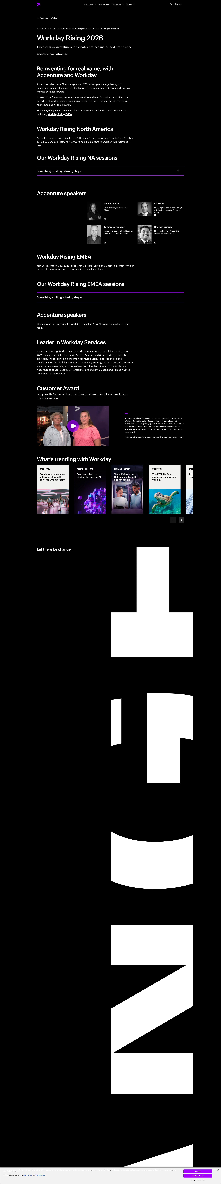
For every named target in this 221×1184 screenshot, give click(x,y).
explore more (57, 373)
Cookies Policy (28, 1175)
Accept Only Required (198, 1175)
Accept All (198, 1171)
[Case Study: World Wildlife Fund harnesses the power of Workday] (165, 489)
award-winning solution (166, 437)
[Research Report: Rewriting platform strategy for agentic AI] (90, 489)
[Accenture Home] (44, 4)
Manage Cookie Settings (198, 1180)
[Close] (218, 1170)
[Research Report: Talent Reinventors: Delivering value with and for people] (127, 489)
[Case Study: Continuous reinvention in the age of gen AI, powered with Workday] (53, 489)
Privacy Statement (40, 1175)
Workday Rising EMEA (60, 114)
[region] (110, 1175)
